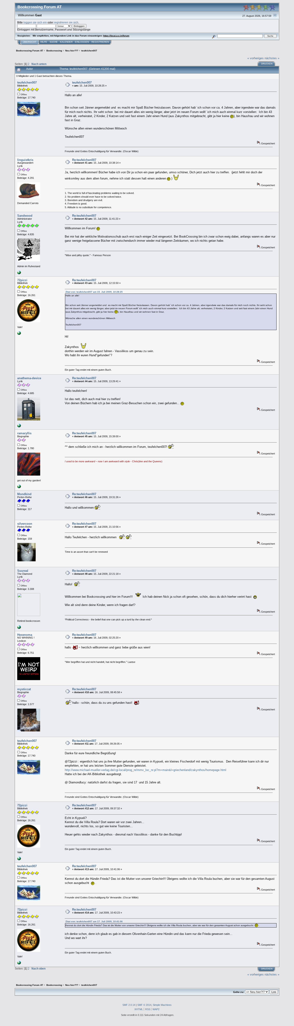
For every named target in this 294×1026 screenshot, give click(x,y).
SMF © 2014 (144, 1005)
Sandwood (24, 215)
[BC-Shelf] (19, 273)
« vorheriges (255, 58)
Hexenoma (24, 634)
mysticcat (24, 689)
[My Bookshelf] (19, 628)
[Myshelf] (19, 334)
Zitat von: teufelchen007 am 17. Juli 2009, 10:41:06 (94, 921)
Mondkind (24, 494)
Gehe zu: (238, 992)
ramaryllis (24, 433)
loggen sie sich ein (35, 22)
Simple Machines (162, 1005)
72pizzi (22, 280)
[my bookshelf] (19, 426)
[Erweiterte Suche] (214, 36)
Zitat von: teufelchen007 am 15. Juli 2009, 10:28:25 (94, 292)
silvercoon (24, 523)
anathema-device (29, 378)
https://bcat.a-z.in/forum (116, 35)
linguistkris (25, 160)
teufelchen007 (27, 82)
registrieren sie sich (66, 22)
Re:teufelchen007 (84, 160)
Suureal (22, 570)
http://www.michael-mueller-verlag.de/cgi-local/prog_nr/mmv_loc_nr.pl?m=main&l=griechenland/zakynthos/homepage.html (145, 770)
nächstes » (272, 58)
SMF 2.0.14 (128, 1005)
